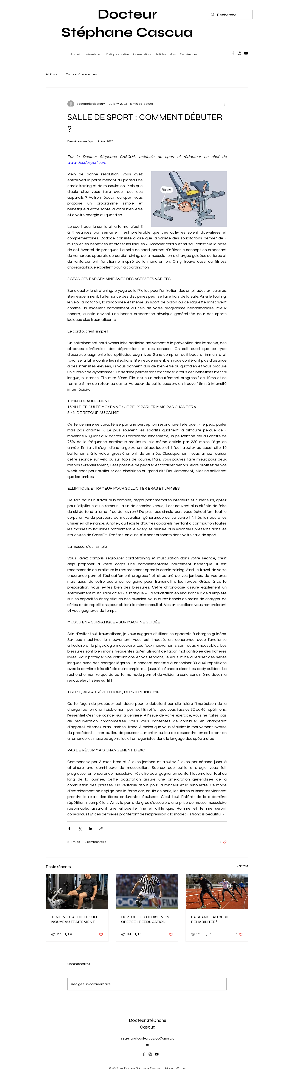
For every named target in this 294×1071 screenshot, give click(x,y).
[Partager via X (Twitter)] (80, 829)
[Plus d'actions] (224, 103)
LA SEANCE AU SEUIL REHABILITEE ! (210, 919)
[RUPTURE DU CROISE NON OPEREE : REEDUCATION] (147, 891)
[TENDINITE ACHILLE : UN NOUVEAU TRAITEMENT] (77, 891)
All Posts (51, 74)
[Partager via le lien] (101, 829)
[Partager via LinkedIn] (90, 829)
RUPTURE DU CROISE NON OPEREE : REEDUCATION (145, 919)
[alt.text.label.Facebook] (233, 53)
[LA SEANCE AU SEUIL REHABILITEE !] (217, 891)
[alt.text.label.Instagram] (239, 53)
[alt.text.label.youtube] (246, 53)
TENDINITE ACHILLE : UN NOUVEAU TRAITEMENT (74, 919)
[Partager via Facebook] (69, 829)
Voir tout (242, 866)
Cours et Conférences (81, 74)
